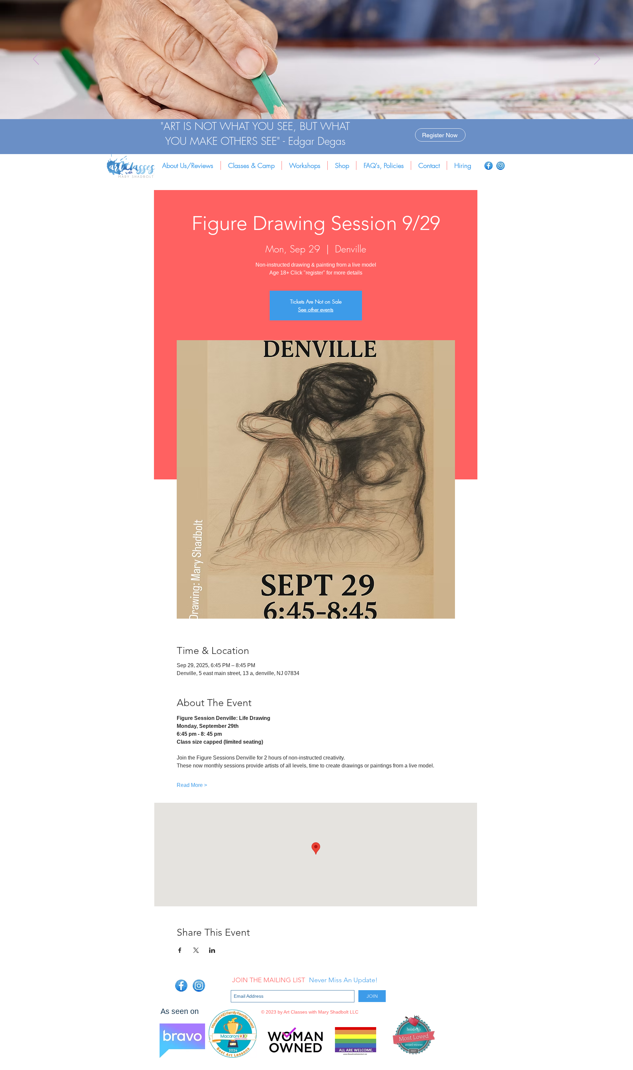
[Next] (597, 59)
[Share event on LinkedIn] (212, 950)
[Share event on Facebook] (180, 950)
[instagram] (500, 165)
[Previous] (36, 59)
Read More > (192, 785)
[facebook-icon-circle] (488, 165)
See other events (315, 309)
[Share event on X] (196, 950)
